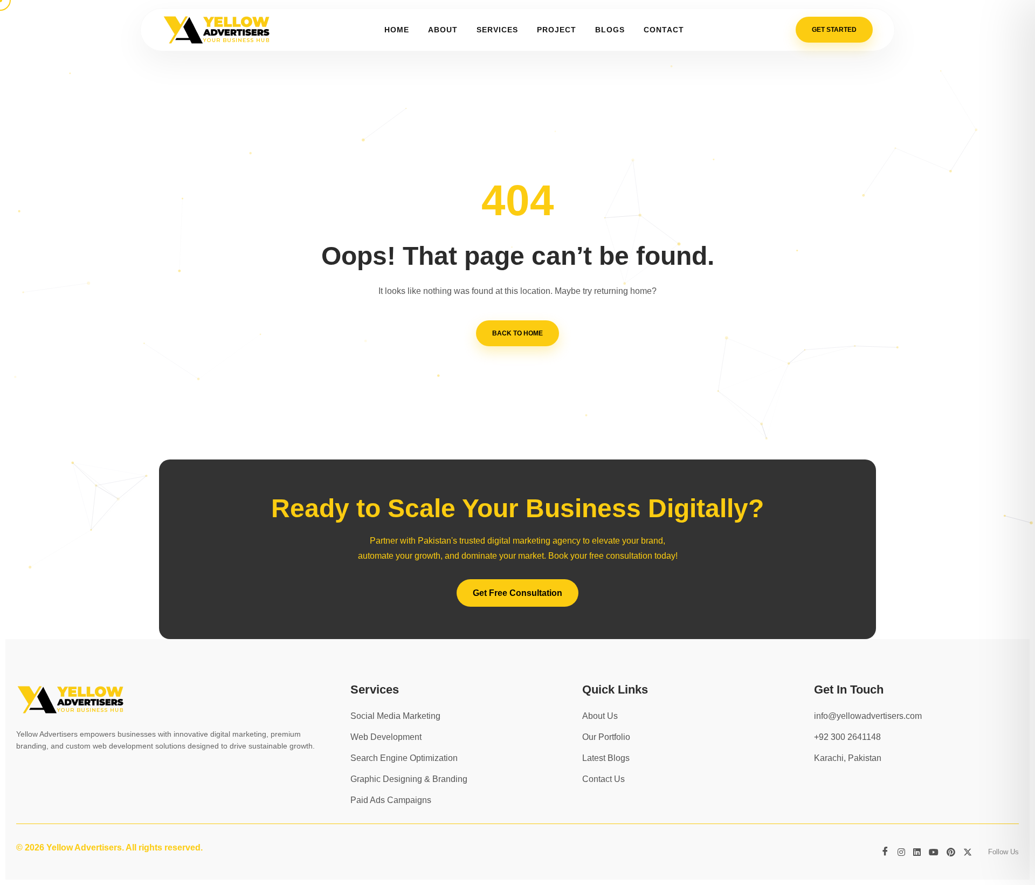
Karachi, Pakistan (847, 758)
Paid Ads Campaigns (390, 800)
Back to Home (517, 333)
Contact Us (603, 779)
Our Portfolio (606, 737)
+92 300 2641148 (847, 737)
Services (497, 29)
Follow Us (1003, 852)
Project (556, 29)
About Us (600, 716)
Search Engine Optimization (404, 758)
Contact (664, 29)
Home (396, 29)
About (443, 29)
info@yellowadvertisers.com (868, 716)
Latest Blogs (606, 758)
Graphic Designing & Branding (408, 779)
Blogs (610, 29)
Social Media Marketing (395, 716)
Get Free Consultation (517, 593)
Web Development (386, 737)
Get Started (834, 29)
